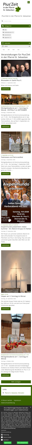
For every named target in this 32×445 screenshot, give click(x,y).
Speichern (8, 443)
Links (5, 389)
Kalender (7, 43)
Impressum (3, 430)
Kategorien (8, 26)
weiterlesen (5, 89)
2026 (6, 46)
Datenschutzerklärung (9, 428)
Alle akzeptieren (22, 443)
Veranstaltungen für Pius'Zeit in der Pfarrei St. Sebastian (15, 56)
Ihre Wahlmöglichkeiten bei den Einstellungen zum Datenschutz (16, 409)
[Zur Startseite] (12, 6)
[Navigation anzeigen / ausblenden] (29, 2)
